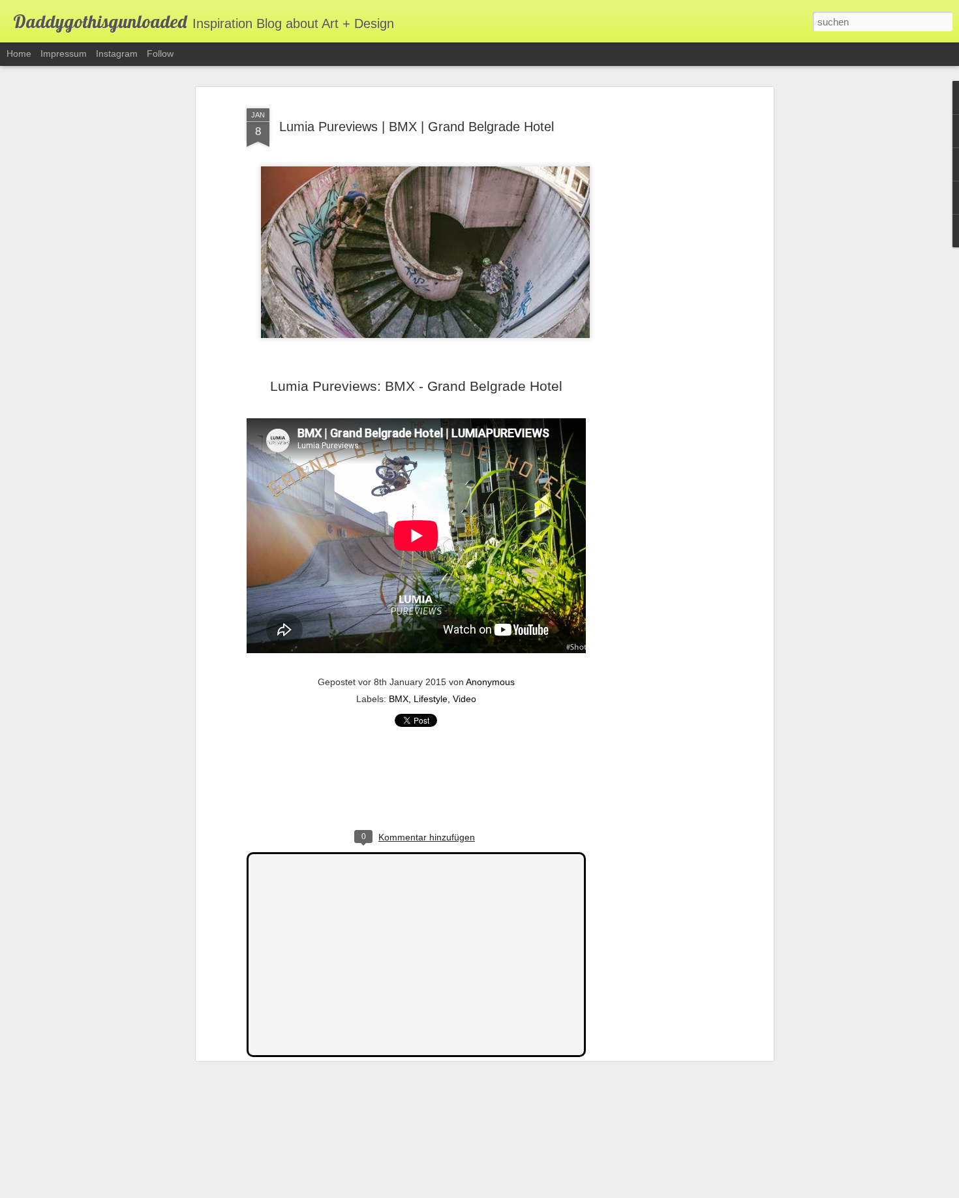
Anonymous (490, 682)
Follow (160, 53)
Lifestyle (431, 699)
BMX (398, 699)
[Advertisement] (657, 307)
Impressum (63, 53)
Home (19, 53)
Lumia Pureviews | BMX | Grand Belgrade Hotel (416, 126)
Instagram (117, 53)
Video (464, 699)
